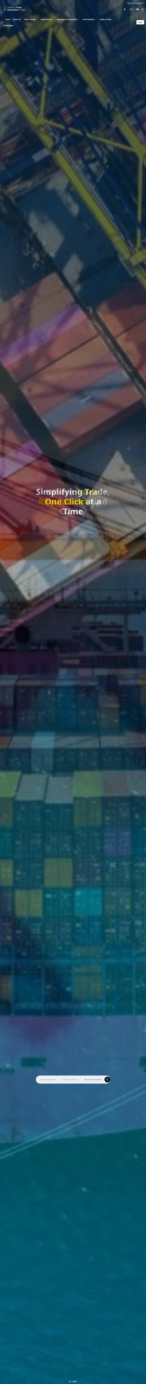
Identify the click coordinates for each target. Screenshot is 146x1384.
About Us (17, 19)
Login (140, 22)
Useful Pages (8, 25)
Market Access (46, 19)
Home (7, 19)
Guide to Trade (105, 19)
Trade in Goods (30, 19)
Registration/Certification (67, 19)
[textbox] (47, 1079)
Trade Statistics (89, 19)
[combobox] (47, 1079)
